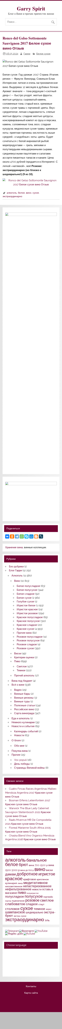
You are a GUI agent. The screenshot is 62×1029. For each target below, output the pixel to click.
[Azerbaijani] (12, 957)
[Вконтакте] (26, 930)
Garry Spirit (31, 8)
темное (39, 909)
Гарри (27, 53)
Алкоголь (17, 575)
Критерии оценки (24, 657)
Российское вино (24, 709)
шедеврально (34, 912)
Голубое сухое (25, 601)
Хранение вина (14, 547)
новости (37, 889)
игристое (46, 874)
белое (21, 192)
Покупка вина (20, 750)
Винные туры (22, 701)
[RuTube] (29, 933)
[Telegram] (17, 536)
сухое (36, 192)
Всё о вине (18, 684)
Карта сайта (31, 993)
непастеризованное (37, 886)
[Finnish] (7, 962)
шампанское (15, 912)
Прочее (16, 754)
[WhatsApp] (22, 536)
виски (49, 870)
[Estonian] (30, 957)
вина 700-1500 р (38, 865)
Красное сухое (25, 628)
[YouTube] (41, 930)
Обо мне (19, 745)
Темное (21, 670)
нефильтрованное (18, 889)
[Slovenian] (7, 971)
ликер (20, 883)
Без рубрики (16, 566)
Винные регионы (24, 697)
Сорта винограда (24, 713)
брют (23, 864)
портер (8, 901)
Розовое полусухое (28, 640)
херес (48, 909)
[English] (21, 953)
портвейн (48, 896)
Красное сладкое (27, 624)
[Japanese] (21, 962)
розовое (32, 900)
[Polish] (12, 966)
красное (14, 878)
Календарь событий (26, 731)
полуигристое (33, 893)
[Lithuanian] (7, 966)
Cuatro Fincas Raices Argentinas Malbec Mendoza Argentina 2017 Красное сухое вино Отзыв (30, 792)
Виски (17, 653)
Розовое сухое (25, 648)
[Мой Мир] (31, 536)
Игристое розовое (27, 613)
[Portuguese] (16, 966)
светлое (47, 900)
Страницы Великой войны (29, 767)
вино (28, 192)
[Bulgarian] (16, 957)
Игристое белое (26, 605)
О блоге (16, 740)
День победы (22, 763)
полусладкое (14, 896)
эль (47, 920)
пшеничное (18, 900)
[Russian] (7, 953)
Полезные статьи (24, 705)
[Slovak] (30, 966)
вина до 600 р (27, 870)
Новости (19, 735)
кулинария (11, 883)
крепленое (43, 879)
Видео (18, 689)
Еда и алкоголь (21, 718)
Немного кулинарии (23, 722)
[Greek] (12, 962)
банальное (36, 860)
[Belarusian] (12, 953)
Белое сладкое (25, 593)
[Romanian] (21, 966)
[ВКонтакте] (7, 536)
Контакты (31, 986)
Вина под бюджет (22, 680)
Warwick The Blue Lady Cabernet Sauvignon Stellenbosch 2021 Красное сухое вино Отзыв (28, 812)
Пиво (17, 661)
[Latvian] (30, 962)
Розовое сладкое (27, 644)
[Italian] (16, 962)
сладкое (32, 904)
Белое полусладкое (28, 586)
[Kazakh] (25, 962)
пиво (22, 892)
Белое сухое (43, 53)
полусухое (34, 896)
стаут (41, 904)
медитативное (35, 883)
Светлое (22, 666)
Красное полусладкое (30, 617)
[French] (30, 953)
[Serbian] (25, 966)
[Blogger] (36, 536)
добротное (27, 873)
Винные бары (22, 693)
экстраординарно (12, 196)
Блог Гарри (15, 570)
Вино (17, 580)
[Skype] (26, 536)
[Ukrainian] (16, 953)
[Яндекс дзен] (14, 933)
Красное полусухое (28, 621)
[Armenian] (7, 957)
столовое (12, 909)
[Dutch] (25, 957)
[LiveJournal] (41, 536)
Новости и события (23, 726)
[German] (25, 953)
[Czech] (21, 957)
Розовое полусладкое (30, 636)
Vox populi (20, 759)
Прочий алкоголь (24, 675)
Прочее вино (24, 632)
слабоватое (15, 904)
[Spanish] (12, 971)
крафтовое (29, 879)
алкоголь (12, 192)
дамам (10, 874)
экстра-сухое (20, 916)
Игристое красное (27, 609)
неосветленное (13, 886)
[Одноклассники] (12, 536)
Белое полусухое (27, 589)
